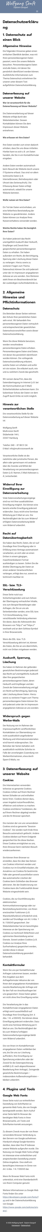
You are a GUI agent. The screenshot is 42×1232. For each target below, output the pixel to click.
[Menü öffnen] (37, 11)
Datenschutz (25, 1225)
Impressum (16, 1225)
